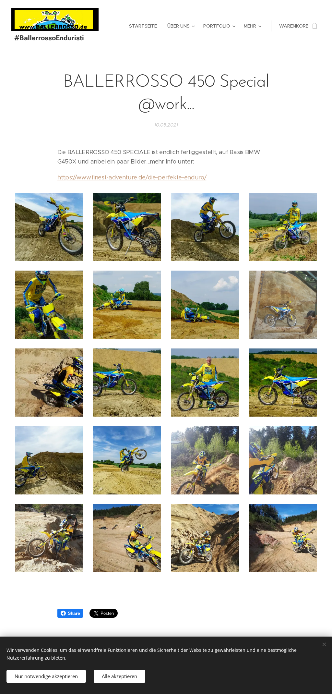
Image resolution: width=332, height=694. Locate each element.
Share (74, 613)
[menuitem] (144, 26)
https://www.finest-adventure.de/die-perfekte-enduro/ (131, 177)
